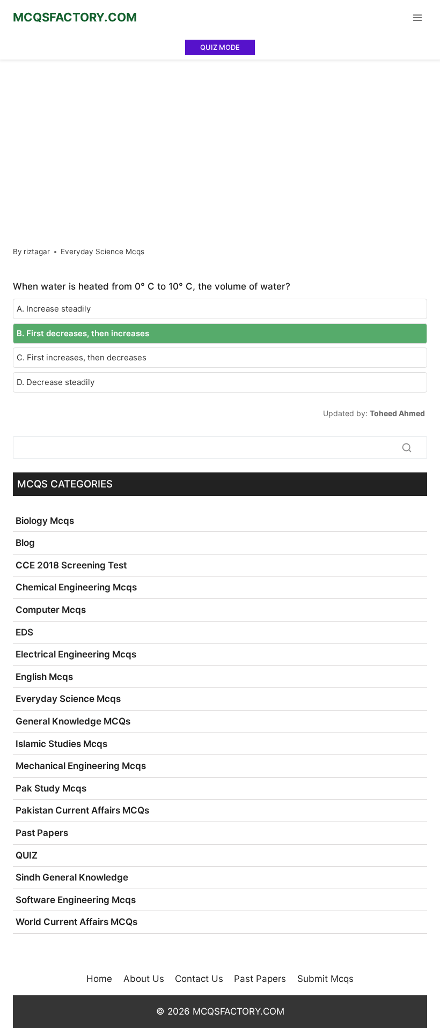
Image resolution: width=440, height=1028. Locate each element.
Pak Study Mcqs (51, 788)
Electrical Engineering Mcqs (76, 654)
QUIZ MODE (220, 47)
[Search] (407, 447)
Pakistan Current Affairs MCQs (82, 810)
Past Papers (42, 832)
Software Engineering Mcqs (76, 899)
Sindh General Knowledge (72, 877)
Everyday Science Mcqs (102, 251)
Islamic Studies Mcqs (61, 743)
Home (99, 978)
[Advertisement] (220, 140)
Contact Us (199, 978)
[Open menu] (417, 17)
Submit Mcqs (325, 978)
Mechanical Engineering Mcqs (81, 765)
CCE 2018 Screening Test (71, 565)
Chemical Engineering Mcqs (76, 587)
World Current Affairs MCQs (76, 921)
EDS (24, 632)
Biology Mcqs (45, 520)
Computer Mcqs (51, 609)
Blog (25, 542)
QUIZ (27, 855)
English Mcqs (44, 676)
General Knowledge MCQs (73, 721)
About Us (143, 978)
